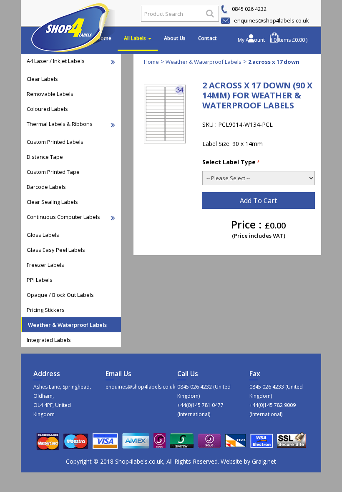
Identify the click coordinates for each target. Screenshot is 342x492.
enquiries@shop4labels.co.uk (271, 20)
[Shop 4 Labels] (76, 13)
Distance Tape (45, 157)
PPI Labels (40, 280)
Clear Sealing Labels (52, 202)
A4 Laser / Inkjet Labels (56, 61)
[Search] (210, 13)
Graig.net (264, 461)
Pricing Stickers (46, 310)
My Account (251, 39)
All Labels (135, 38)
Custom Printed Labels (55, 142)
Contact (207, 38)
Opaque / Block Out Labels (60, 295)
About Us (175, 38)
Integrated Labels (49, 340)
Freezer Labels (45, 265)
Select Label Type (229, 162)
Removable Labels (50, 94)
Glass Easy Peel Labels (56, 250)
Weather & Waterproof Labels (67, 325)
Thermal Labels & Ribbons (60, 124)
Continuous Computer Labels (63, 217)
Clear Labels (42, 79)
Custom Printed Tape (53, 172)
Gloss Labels (43, 234)
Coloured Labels (47, 109)
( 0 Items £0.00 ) (289, 39)
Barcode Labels (46, 187)
